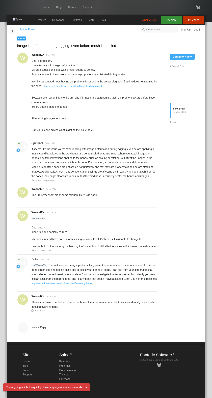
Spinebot (40, 218)
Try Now (171, 20)
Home (46, 7)
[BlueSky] (196, 7)
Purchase (193, 20)
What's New (149, 20)
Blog (59, 7)
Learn (91, 20)
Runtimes (76, 20)
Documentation (68, 370)
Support (87, 7)
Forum (72, 7)
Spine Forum (27, 29)
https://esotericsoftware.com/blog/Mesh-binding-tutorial (72, 86)
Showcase (58, 20)
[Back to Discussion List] (12, 31)
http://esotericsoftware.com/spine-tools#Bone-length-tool (61, 283)
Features (41, 20)
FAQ (103, 20)
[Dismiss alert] (86, 388)
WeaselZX (40, 265)
